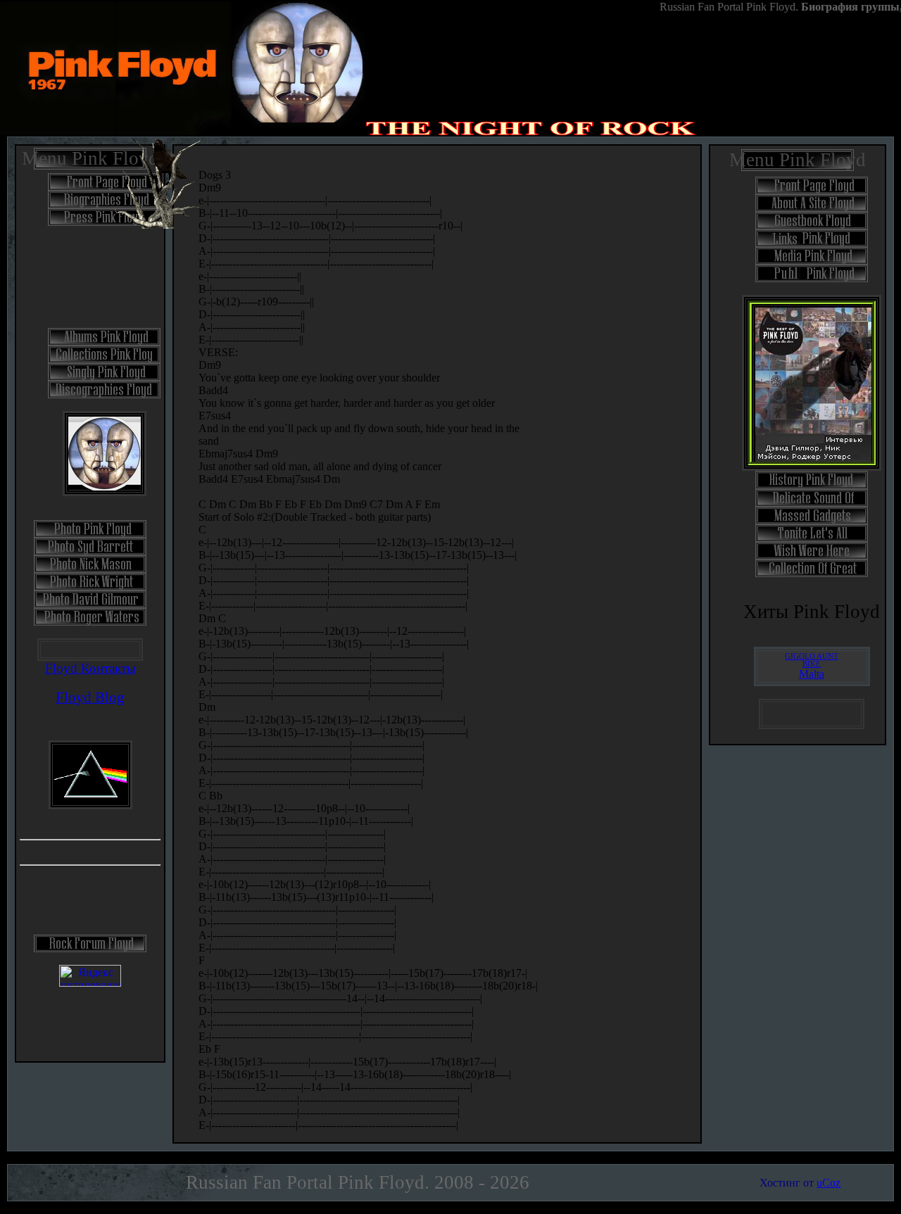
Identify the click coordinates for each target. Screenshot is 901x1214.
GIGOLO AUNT (811, 656)
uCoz (828, 1183)
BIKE (811, 664)
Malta (811, 674)
